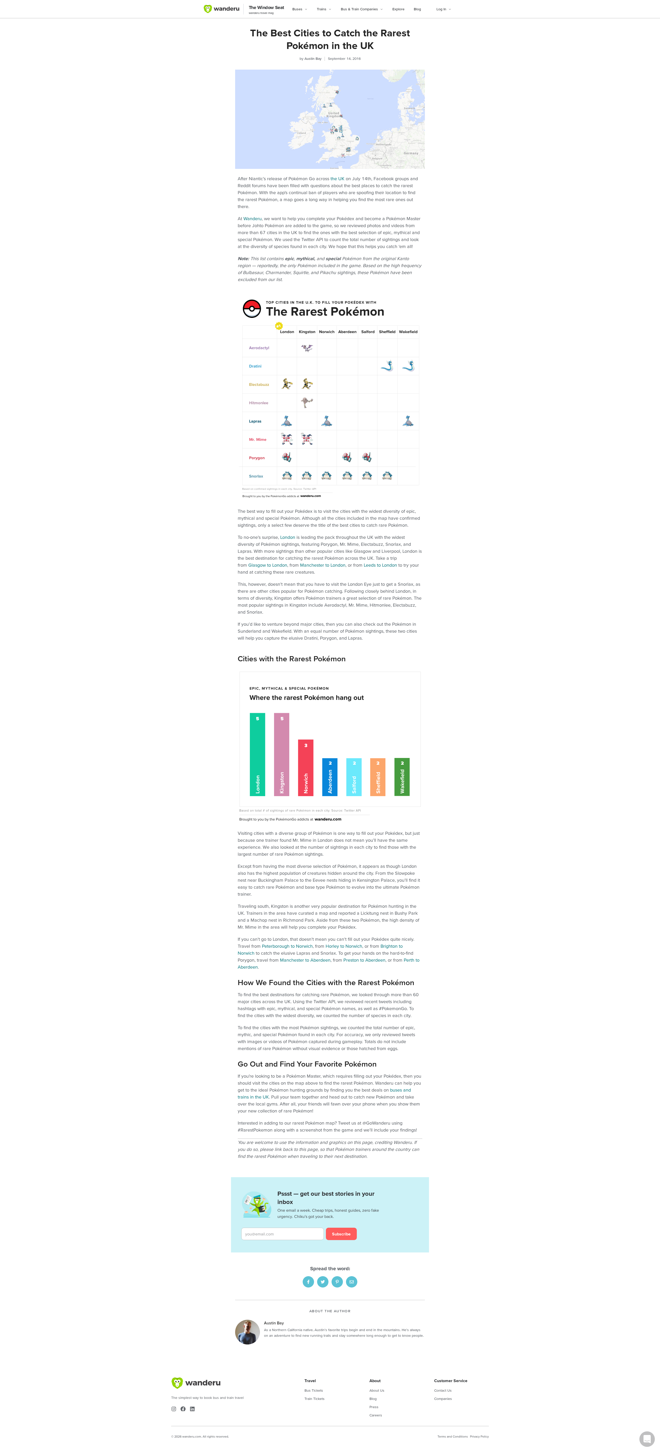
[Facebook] (183, 1409)
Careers (375, 1415)
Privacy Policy (479, 1436)
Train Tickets (314, 1399)
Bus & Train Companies (359, 9)
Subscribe (341, 1234)
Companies (443, 1399)
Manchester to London (322, 565)
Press (373, 1407)
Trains (321, 9)
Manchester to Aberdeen (305, 960)
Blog (417, 9)
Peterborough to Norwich (287, 946)
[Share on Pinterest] (337, 1282)
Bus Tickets (313, 1390)
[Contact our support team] (647, 1439)
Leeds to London (380, 565)
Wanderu (252, 218)
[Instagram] (173, 1409)
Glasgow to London (267, 565)
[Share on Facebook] (308, 1282)
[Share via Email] (351, 1282)
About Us (376, 1390)
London (287, 537)
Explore (398, 9)
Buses (297, 9)
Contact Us (443, 1390)
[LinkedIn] (192, 1409)
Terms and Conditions (453, 1436)
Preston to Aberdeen (364, 960)
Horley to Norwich (344, 946)
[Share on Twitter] (322, 1282)
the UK (337, 178)
